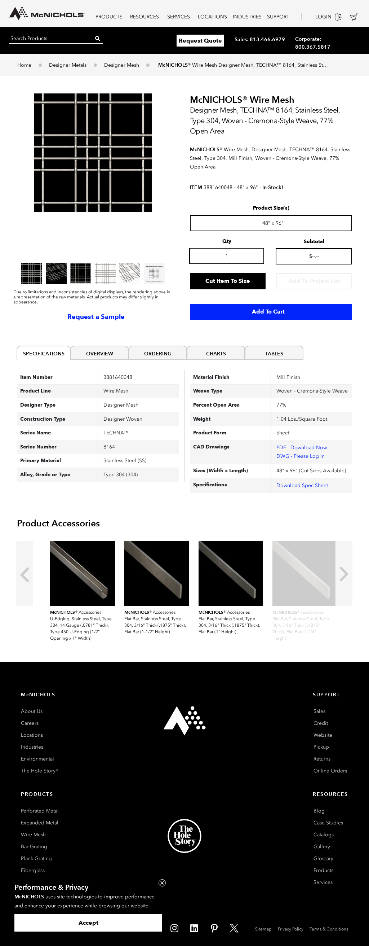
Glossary (323, 858)
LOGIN (323, 17)
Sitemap (263, 929)
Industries (32, 747)
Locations (32, 735)
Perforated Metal (40, 811)
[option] (31, 273)
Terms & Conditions (329, 929)
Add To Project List (314, 280)
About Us (32, 711)
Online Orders (330, 771)
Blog (319, 811)
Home (24, 65)
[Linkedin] (194, 928)
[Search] (98, 38)
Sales (319, 711)
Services (323, 882)
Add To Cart (268, 311)
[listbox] (93, 273)
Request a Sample (96, 317)
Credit (321, 723)
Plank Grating (36, 858)
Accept (88, 922)
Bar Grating (34, 847)
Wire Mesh (33, 835)
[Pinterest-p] (214, 928)
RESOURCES (144, 17)
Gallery (322, 847)
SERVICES (178, 17)
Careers (30, 723)
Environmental (37, 759)
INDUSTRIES (247, 17)
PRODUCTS (109, 17)
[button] (93, 152)
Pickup (321, 747)
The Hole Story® (39, 771)
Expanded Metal (39, 823)
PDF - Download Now (301, 447)
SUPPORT (278, 17)
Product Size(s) (271, 208)
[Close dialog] (162, 882)
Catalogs (324, 835)
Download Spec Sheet (302, 485)
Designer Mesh (121, 65)
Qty (226, 241)
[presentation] (24, 573)
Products (323, 870)
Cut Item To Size (227, 280)
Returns (322, 759)
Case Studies (328, 823)
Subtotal (314, 242)
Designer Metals (67, 65)
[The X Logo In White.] (234, 928)
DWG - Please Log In (300, 456)
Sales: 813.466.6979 (260, 39)
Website (323, 735)
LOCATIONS (212, 17)
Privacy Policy (290, 929)
